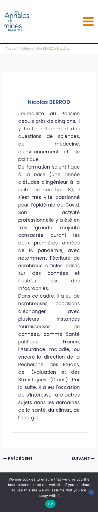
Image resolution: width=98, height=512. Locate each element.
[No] (91, 492)
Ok (50, 504)
